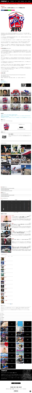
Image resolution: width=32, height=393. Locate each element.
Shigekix (10, 307)
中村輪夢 (17, 307)
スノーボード (13, 308)
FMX (15, 3)
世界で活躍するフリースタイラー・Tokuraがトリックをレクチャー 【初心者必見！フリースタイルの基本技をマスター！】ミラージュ (16, 117)
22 (24, 207)
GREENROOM (22, 307)
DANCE (7, 3)
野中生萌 (8, 307)
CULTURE (28, 3)
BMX (11, 3)
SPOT (26, 1)
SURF (5, 3)
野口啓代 (28, 307)
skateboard (19, 307)
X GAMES (19, 308)
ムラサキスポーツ (13, 307)
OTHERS (30, 3)
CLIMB (9, 3)
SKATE (3, 3)
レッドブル (5, 307)
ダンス (27, 308)
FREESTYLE (13, 3)
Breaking (26, 307)
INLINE (25, 3)
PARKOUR (23, 3)
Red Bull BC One (2, 308)
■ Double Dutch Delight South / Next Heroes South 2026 (7, 188)
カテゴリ (2, 320)
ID (15, 1)
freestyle (2, 6)
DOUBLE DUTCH (18, 3)
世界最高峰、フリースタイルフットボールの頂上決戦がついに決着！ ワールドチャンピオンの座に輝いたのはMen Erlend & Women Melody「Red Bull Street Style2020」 (15, 116)
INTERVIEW (12, 1)
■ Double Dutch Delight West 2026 (5, 189)
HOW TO (19, 1)
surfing (16, 308)
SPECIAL (29, 1)
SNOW (21, 3)
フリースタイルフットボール (23, 308)
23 (28, 207)
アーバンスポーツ (7, 308)
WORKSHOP (22, 1)
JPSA (1, 307)
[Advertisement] (10, 182)
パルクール (10, 308)
